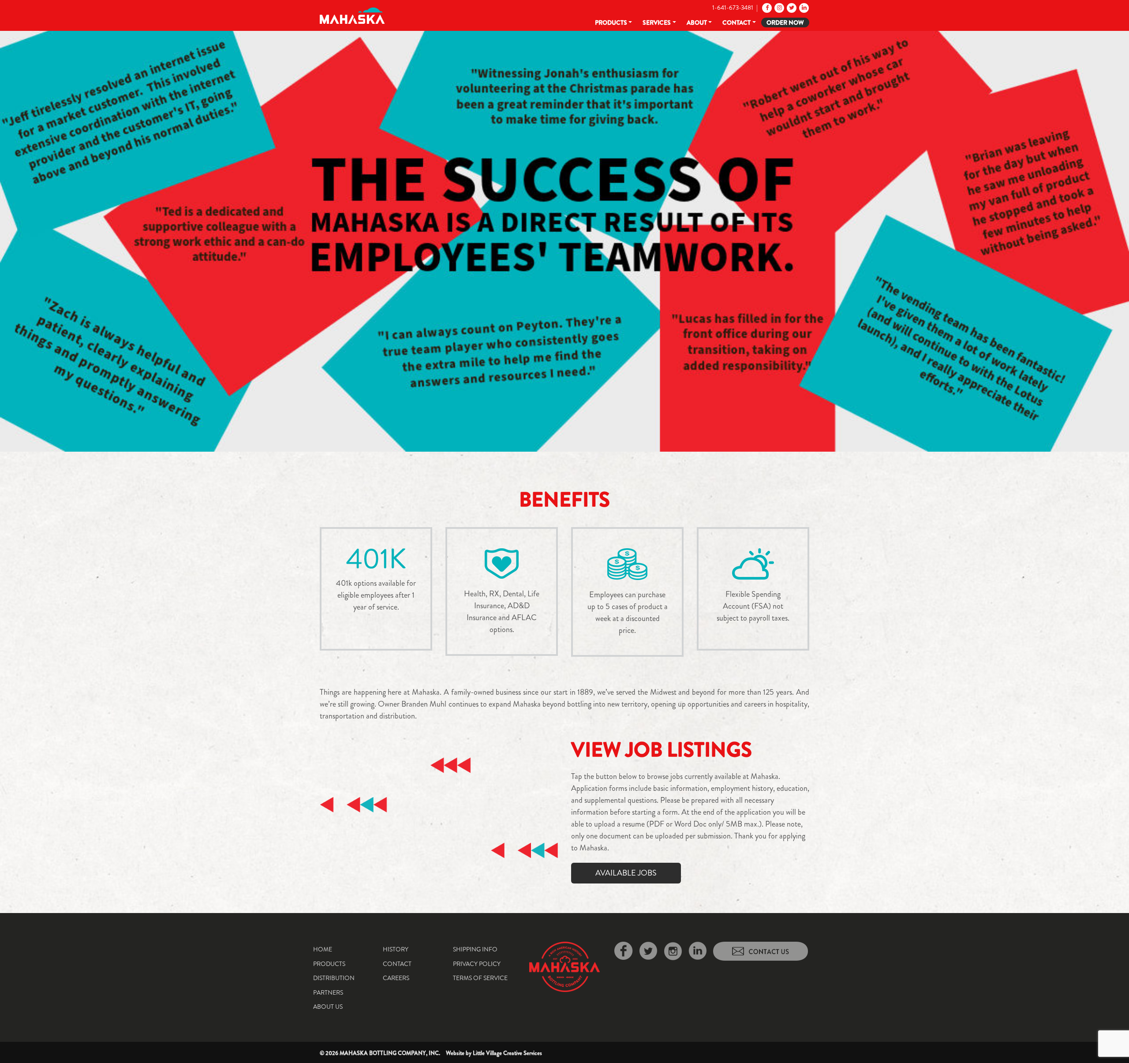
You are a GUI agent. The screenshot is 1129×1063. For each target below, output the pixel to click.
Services (657, 22)
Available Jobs (626, 873)
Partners (328, 992)
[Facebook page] (766, 7)
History (395, 949)
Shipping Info (475, 949)
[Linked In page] (803, 7)
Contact (736, 22)
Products (611, 22)
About (697, 22)
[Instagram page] (778, 7)
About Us (328, 1006)
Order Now (785, 22)
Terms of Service (480, 977)
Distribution (334, 977)
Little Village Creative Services (507, 1053)
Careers (396, 977)
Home (322, 949)
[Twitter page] (790, 7)
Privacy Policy (477, 963)
